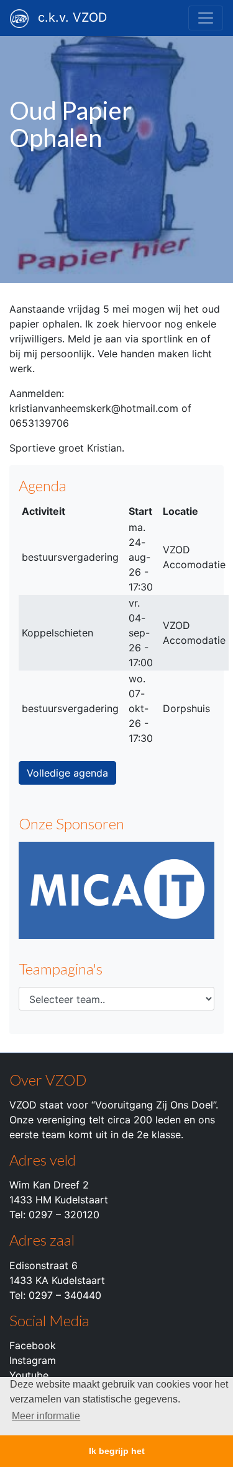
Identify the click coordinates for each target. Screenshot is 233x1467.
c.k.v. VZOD (72, 17)
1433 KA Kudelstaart (57, 1280)
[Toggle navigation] (205, 18)
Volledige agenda (67, 773)
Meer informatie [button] (46, 1416)
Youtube (28, 1375)
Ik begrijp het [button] (117, 1451)
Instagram (32, 1360)
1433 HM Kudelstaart (58, 1199)
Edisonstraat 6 (43, 1265)
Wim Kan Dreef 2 (49, 1185)
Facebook (32, 1345)
